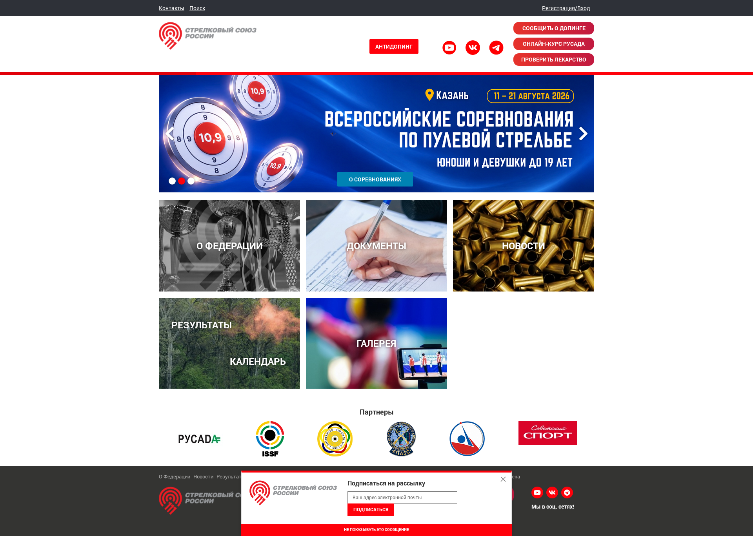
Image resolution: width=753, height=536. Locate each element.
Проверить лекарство (553, 59)
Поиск (197, 8)
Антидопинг (394, 46)
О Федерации (174, 476)
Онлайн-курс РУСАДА (554, 43)
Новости (203, 476)
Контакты (171, 8)
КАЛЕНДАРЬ (258, 361)
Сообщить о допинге (554, 28)
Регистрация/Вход (566, 8)
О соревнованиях (375, 179)
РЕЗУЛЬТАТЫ (201, 325)
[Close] (503, 479)
